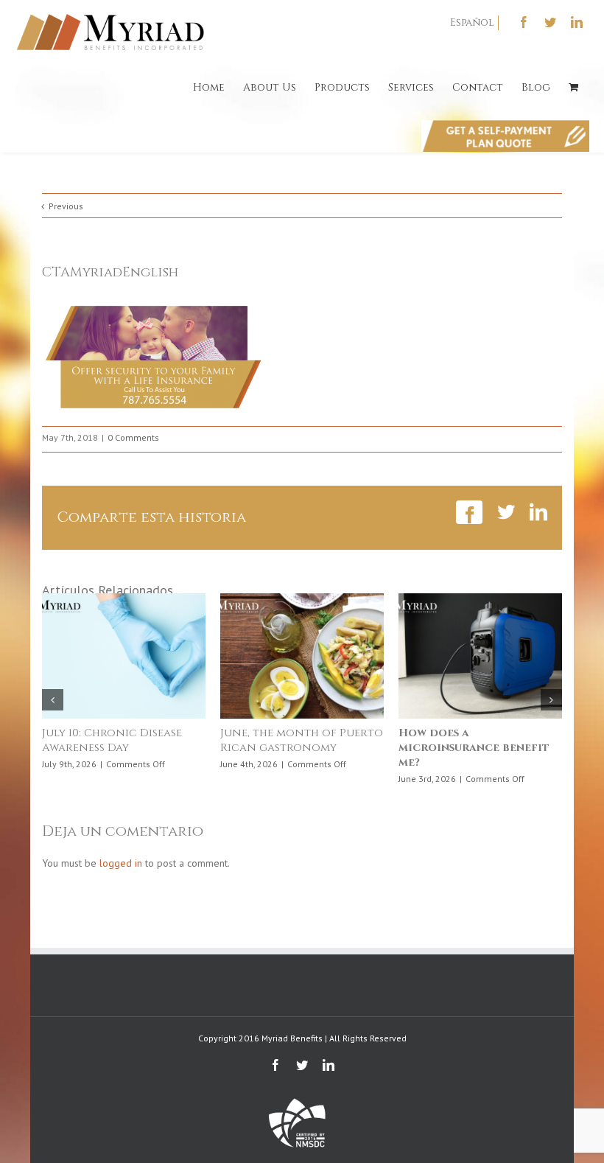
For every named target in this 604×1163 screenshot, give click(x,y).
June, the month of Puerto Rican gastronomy (301, 740)
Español (472, 22)
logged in (120, 863)
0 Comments (133, 437)
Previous (66, 206)
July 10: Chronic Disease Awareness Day (112, 740)
